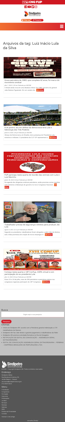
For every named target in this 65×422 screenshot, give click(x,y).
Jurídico (4, 400)
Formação (5, 394)
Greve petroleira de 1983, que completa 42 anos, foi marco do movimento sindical (31, 81)
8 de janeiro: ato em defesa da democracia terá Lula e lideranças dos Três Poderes (28, 128)
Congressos (5, 392)
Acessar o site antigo (8, 417)
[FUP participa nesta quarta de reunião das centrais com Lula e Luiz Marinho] (32, 162)
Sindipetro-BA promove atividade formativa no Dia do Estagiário (26, 335)
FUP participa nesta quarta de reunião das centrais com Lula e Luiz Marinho (31, 176)
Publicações (5, 398)
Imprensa (5, 396)
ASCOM (28, 85)
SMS (3, 409)
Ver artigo (40, 90)
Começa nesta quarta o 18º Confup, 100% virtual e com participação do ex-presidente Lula (29, 273)
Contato (4, 413)
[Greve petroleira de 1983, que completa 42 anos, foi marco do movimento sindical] (32, 67)
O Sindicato (5, 390)
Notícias (4, 405)
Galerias (4, 407)
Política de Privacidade (9, 411)
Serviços (4, 403)
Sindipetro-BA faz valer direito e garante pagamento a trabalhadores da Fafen (30, 333)
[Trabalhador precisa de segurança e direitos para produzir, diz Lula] (32, 212)
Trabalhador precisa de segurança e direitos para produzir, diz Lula (31, 226)
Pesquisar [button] (6, 321)
